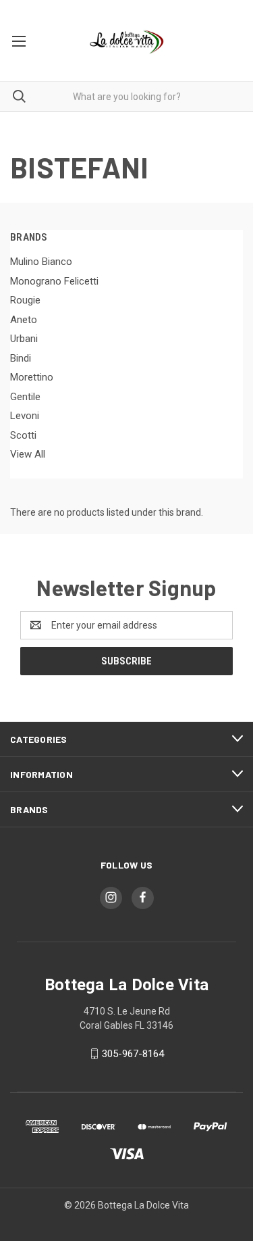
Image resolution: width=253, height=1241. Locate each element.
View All (27, 454)
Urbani (24, 339)
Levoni (24, 416)
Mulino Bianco (41, 262)
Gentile (25, 397)
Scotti (23, 435)
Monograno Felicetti (54, 281)
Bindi (20, 358)
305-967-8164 (133, 1054)
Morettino (31, 377)
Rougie (25, 300)
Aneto (23, 320)
